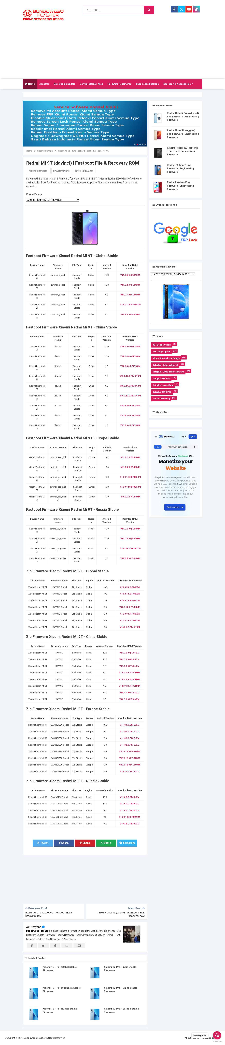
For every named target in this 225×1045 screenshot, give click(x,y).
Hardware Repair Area (119, 84)
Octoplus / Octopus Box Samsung (168, 372)
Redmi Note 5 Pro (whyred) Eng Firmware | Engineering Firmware (183, 117)
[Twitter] (181, 9)
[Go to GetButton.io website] (217, 1042)
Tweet (44, 842)
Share (65, 842)
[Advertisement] (112, 54)
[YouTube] (188, 9)
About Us (44, 84)
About (188, 1038)
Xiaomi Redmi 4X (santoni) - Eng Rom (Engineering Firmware (182, 151)
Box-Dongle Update (64, 84)
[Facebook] (174, 9)
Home (31, 84)
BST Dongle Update (162, 345)
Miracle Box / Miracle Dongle (166, 358)
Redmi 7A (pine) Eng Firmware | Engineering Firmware (180, 168)
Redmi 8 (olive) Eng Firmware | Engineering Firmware (180, 186)
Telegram (128, 842)
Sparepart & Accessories (177, 84)
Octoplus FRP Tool (161, 378)
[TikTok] (196, 9)
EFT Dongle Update (161, 351)
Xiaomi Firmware (38, 170)
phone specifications (147, 84)
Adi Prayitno (33, 927)
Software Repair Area (91, 84)
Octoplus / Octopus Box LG (165, 365)
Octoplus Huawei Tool (163, 385)
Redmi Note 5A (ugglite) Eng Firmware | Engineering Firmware (183, 134)
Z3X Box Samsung (161, 399)
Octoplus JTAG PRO (162, 392)
